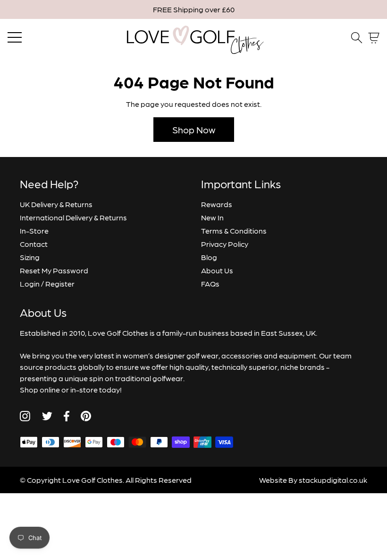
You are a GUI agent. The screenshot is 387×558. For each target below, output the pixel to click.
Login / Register (47, 283)
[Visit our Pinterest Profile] (86, 415)
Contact (34, 243)
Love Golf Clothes (92, 479)
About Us (217, 270)
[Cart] (373, 38)
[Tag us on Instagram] (25, 416)
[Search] (356, 38)
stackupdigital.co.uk (333, 479)
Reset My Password (54, 270)
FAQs (210, 283)
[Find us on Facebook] (66, 416)
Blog (209, 257)
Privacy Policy (224, 243)
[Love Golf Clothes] (193, 38)
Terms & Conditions (234, 230)
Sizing (30, 257)
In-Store (34, 230)
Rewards (216, 204)
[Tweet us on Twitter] (47, 416)
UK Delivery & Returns (56, 204)
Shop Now (193, 129)
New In (212, 217)
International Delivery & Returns (73, 217)
